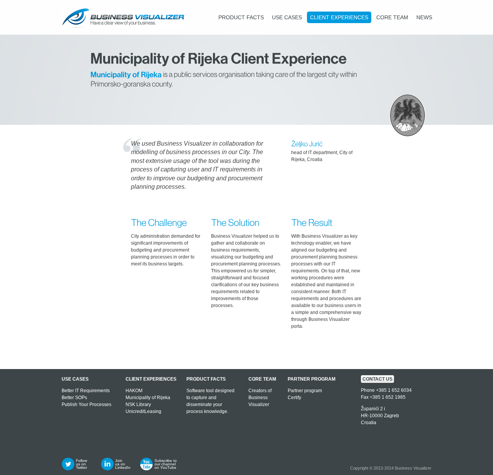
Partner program (305, 390)
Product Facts (206, 379)
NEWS (424, 17)
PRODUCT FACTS (241, 17)
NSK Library (138, 404)
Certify (294, 397)
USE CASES (287, 17)
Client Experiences (151, 379)
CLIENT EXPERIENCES (339, 17)
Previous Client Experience (87, 347)
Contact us (377, 379)
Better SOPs (74, 397)
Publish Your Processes (86, 404)
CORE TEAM (392, 17)
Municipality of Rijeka (148, 397)
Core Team (262, 379)
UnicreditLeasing (143, 411)
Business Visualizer (413, 468)
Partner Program (311, 379)
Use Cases (75, 379)
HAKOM (134, 390)
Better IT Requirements (86, 390)
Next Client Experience (406, 347)
